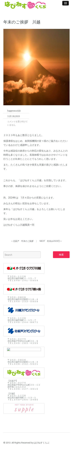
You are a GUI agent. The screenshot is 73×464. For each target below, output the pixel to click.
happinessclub (14, 111)
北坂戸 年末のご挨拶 (23, 241)
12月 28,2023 (13, 116)
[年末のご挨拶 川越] (36, 66)
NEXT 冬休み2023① (50, 241)
